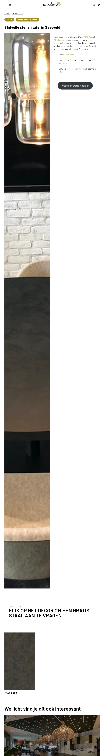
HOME (7, 13)
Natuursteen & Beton (27, 19)
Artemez (81, 69)
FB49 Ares (88, 37)
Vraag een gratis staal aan (75, 85)
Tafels (9, 19)
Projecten (17, 13)
